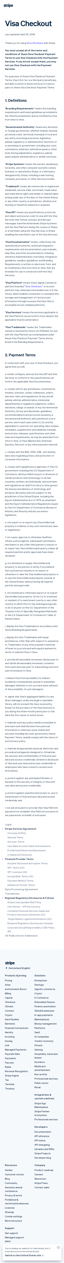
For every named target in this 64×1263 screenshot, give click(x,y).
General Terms (15, 837)
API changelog (42, 1144)
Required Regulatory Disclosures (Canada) (30, 923)
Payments (10, 1058)
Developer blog (42, 1157)
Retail (37, 1087)
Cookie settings (13, 1216)
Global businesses (44, 1010)
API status (40, 1140)
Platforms (39, 1027)
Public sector (41, 1082)
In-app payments (43, 1015)
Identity (9, 1032)
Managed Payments (15, 1049)
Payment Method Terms (20, 880)
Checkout (10, 1002)
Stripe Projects (42, 1153)
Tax (7, 1079)
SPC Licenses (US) (17, 872)
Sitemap (9, 1212)
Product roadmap (43, 1170)
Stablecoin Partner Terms (21, 884)
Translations (12, 893)
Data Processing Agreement (21, 889)
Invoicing (9, 1036)
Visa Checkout (35, 42)
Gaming (38, 1049)
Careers (38, 1174)
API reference (41, 1136)
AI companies (41, 1036)
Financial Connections (16, 1027)
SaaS (37, 1032)
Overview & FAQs (16, 833)
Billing (8, 993)
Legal (8, 824)
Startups (39, 984)
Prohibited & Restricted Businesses (26, 850)
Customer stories (14, 1174)
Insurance (39, 1061)
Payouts (9, 1062)
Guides (9, 1170)
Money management (45, 1023)
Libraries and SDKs (44, 1149)
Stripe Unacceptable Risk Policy (24, 902)
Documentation (42, 1131)
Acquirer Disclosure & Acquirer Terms (27, 863)
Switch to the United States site (23, 1255)
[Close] (58, 1248)
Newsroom (40, 1178)
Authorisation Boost (16, 989)
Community (11, 1183)
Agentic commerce (44, 989)
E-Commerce (41, 997)
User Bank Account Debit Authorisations (29, 846)
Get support (11, 1233)
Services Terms (15, 841)
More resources (13, 1220)
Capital (8, 997)
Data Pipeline (12, 1019)
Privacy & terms (13, 1195)
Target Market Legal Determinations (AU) (29, 918)
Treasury (10, 1088)
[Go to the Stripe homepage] (8, 963)
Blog (7, 1178)
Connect (9, 1010)
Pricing (8, 980)
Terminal (9, 1084)
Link (7, 1045)
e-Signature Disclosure (19, 854)
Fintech (38, 1045)
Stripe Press (41, 1183)
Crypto (8, 1015)
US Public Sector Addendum (21, 935)
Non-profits (40, 1074)
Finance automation (45, 1006)
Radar (8, 1066)
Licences (10, 1207)
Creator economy (43, 1040)
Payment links (12, 1053)
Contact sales (42, 1187)
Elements (10, 1023)
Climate (9, 1006)
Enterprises (40, 980)
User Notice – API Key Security (23, 906)
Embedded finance (44, 1002)
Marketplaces (41, 1019)
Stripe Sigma (12, 1075)
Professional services (46, 1078)
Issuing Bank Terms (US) (20, 876)
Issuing (8, 1040)
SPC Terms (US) (16, 867)
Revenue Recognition (16, 1071)
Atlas (8, 984)
